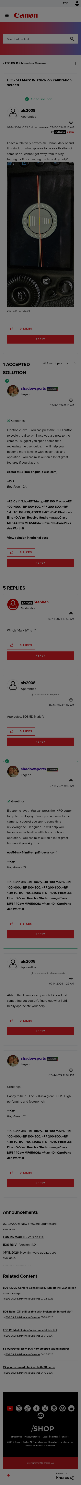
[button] (75, 6)
